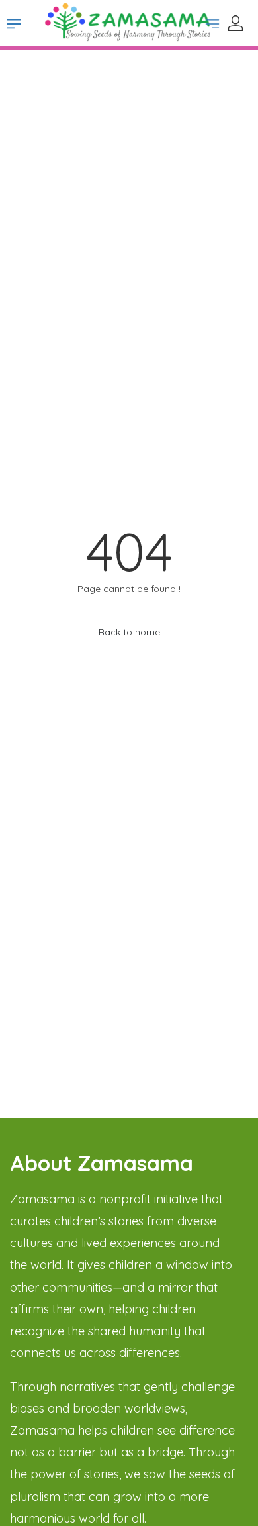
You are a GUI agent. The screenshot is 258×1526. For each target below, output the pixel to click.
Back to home (129, 632)
